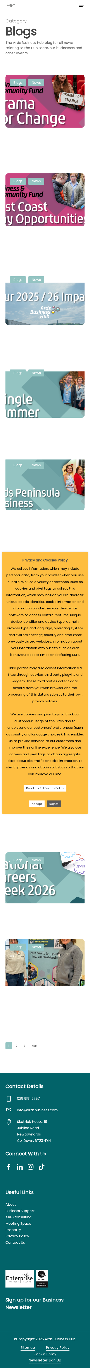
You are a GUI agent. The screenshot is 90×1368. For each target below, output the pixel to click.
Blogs (17, 82)
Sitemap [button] (28, 1347)
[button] (81, 5)
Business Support (20, 1210)
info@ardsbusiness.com (37, 1110)
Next (34, 1046)
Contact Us (15, 1242)
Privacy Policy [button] (57, 1347)
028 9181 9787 (28, 1098)
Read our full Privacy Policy (45, 788)
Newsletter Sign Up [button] (45, 1360)
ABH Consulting (18, 1217)
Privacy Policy (17, 1236)
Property (13, 1229)
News (36, 82)
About (10, 1204)
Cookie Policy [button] (45, 1353)
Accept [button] (37, 804)
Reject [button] (53, 804)
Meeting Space (18, 1223)
